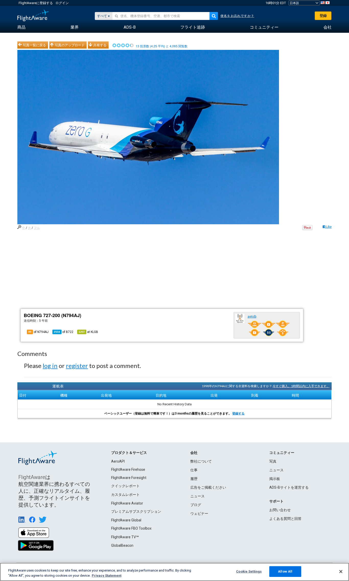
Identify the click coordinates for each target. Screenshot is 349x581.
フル (37, 228)
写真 (272, 461)
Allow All (285, 571)
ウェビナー (199, 513)
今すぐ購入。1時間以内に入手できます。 (301, 386)
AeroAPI (118, 461)
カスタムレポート (125, 495)
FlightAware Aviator (127, 503)
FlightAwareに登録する (36, 3)
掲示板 (274, 479)
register (77, 365)
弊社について (201, 461)
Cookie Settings (249, 571)
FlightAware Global (126, 520)
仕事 (193, 470)
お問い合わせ (280, 510)
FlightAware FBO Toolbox (131, 528)
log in (50, 365)
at (88, 332)
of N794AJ (38, 332)
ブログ (195, 505)
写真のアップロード (70, 45)
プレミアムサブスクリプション (136, 511)
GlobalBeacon (122, 545)
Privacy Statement (106, 575)
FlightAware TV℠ (125, 537)
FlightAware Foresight (128, 478)
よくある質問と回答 (285, 519)
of (63, 332)
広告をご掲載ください (208, 487)
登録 (323, 16)
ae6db (252, 316)
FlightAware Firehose (128, 469)
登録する (238, 413)
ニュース (197, 496)
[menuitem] (21, 27)
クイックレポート (125, 486)
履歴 (193, 479)
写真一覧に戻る (34, 45)
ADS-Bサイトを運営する (289, 487)
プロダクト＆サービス (129, 453)
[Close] (340, 571)
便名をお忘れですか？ (237, 16)
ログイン (62, 3)
